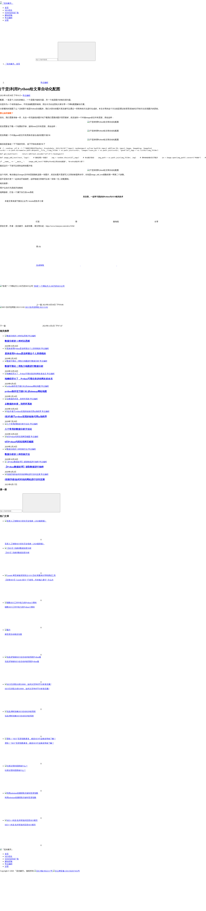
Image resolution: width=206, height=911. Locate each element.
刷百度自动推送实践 (13, 634)
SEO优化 (8, 10)
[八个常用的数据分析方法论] (17, 424)
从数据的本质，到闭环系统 (18, 404)
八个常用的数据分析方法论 (18, 429)
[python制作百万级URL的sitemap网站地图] (23, 386)
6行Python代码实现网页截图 (19, 441)
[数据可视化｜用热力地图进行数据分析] (22, 361)
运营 (7, 20)
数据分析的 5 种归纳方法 (17, 454)
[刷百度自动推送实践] (7, 630)
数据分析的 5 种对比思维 (17, 341)
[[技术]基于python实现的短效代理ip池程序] (23, 411)
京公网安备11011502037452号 (67, 871)
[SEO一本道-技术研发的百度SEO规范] (21, 820)
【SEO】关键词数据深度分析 (17, 553)
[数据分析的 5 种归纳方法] (16, 449)
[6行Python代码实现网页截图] (18, 437)
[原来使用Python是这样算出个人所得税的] (23, 348)
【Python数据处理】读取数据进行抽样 (24, 467)
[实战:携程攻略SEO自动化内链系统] (20, 711)
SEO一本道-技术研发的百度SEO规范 (20, 825)
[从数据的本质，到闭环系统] (17, 399)
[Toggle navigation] (1, 1)
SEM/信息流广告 (12, 13)
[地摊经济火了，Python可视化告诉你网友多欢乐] (26, 374)
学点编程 (8, 18)
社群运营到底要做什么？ (15, 770)
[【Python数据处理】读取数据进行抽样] (22, 462)
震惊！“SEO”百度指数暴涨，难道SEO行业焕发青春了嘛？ (29, 743)
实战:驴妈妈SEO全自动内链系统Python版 (22, 661)
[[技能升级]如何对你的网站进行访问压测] (23, 474)
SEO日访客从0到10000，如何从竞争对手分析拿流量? (27, 689)
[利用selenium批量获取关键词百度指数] (21, 793)
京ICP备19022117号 (44, 871)
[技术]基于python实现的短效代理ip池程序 (26, 416)
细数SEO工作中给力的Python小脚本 (20, 607)
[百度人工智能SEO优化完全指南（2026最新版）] (26, 521)
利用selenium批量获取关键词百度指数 (20, 798)
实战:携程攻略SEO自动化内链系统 (19, 716)
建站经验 (8, 15)
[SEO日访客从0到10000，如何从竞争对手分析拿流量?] (28, 684)
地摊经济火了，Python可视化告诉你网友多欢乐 (29, 378)
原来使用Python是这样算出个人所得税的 (25, 353)
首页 (7, 8)
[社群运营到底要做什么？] (16, 766)
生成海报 (40, 265)
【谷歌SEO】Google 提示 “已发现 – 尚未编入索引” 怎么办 (29, 580)
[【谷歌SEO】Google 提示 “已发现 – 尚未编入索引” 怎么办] (30, 575)
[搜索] (76, 51)
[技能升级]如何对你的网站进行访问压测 (25, 479)
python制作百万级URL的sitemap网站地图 (26, 391)
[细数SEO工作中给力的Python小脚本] (21, 603)
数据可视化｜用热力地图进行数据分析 (24, 366)
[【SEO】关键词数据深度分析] (18, 548)
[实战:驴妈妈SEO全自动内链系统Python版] (23, 657)
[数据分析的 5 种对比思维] (16, 336)
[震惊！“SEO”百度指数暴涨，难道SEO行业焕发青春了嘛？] (30, 739)
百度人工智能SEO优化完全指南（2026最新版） (25, 544)
